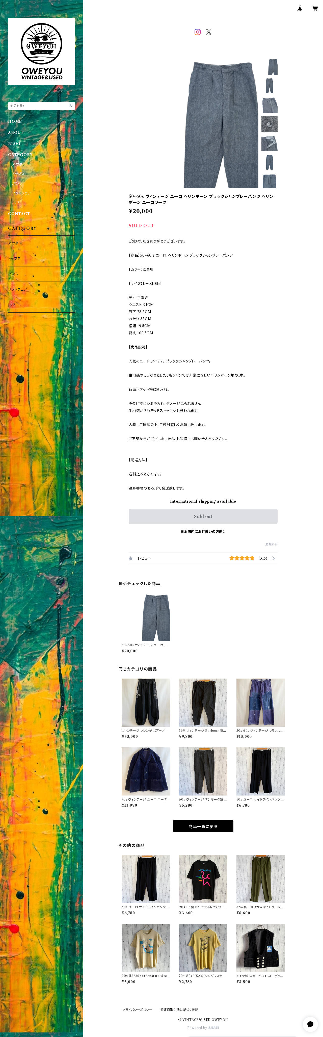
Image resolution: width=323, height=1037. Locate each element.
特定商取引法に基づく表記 (179, 1010)
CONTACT (19, 213)
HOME (15, 121)
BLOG (14, 143)
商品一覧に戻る (203, 826)
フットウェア (21, 193)
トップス (18, 174)
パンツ (17, 183)
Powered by (197, 1028)
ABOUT (16, 132)
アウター (19, 164)
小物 (16, 202)
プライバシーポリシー (137, 1010)
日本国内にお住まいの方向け (203, 531)
